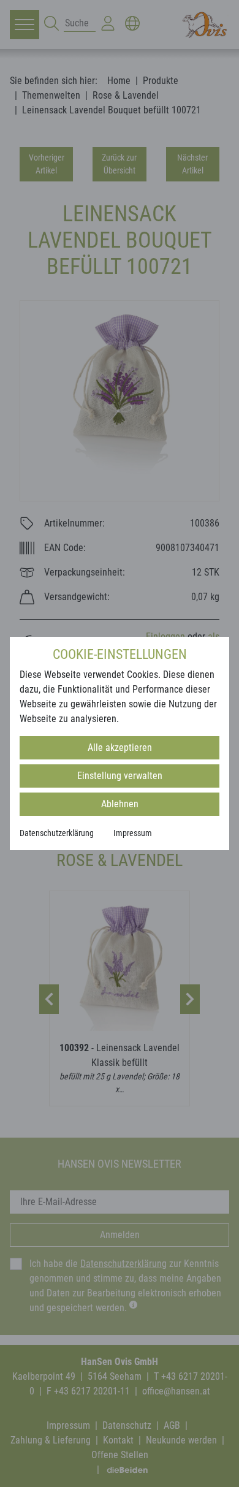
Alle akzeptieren (120, 747)
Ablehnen (119, 804)
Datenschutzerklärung (57, 833)
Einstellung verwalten (119, 776)
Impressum (132, 833)
